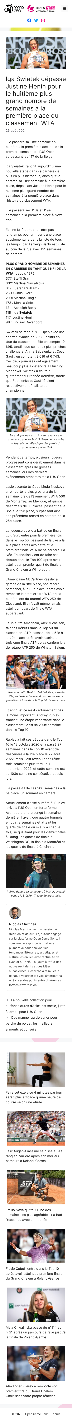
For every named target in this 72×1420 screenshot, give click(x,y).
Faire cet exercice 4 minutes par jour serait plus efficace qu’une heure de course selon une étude (34, 1097)
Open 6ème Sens (37, 1414)
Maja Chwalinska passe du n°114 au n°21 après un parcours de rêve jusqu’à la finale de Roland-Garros (36, 1332)
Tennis (55, 1414)
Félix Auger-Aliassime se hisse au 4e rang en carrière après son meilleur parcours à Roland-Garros (34, 1156)
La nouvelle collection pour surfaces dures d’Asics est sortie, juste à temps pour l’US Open (35, 1006)
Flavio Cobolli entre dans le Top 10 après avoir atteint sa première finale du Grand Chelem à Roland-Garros (34, 1273)
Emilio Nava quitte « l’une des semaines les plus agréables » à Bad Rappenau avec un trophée (34, 1215)
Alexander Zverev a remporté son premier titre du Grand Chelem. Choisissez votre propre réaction (32, 1391)
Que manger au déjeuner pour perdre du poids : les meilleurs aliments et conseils (31, 1023)
